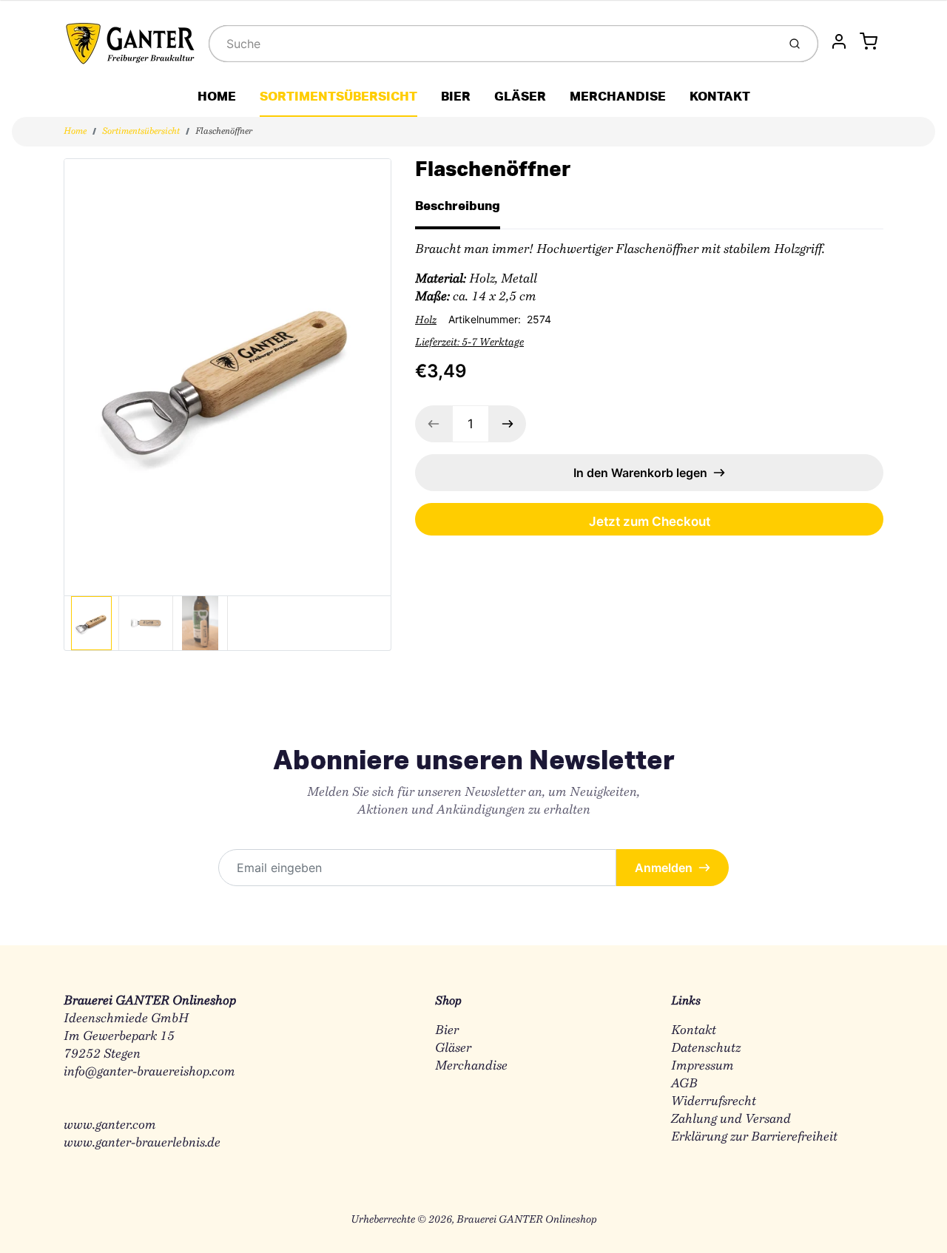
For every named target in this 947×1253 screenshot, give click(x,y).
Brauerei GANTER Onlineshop (526, 1220)
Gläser (453, 1048)
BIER (456, 96)
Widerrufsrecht (713, 1101)
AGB (684, 1084)
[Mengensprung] (507, 423)
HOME (217, 96)
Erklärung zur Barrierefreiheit (754, 1137)
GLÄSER (520, 96)
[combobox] (492, 43)
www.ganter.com (110, 1125)
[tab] (466, 210)
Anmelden (663, 867)
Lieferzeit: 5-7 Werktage (469, 343)
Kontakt (693, 1030)
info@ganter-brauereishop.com (149, 1072)
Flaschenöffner (223, 131)
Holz (426, 321)
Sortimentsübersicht (141, 131)
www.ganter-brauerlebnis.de (142, 1143)
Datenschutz (706, 1048)
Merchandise (471, 1066)
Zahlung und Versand (731, 1119)
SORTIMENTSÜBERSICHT (338, 96)
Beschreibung (457, 205)
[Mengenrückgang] (433, 423)
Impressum (702, 1066)
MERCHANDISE (618, 96)
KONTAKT (720, 96)
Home (75, 131)
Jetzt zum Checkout (649, 521)
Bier (447, 1030)
